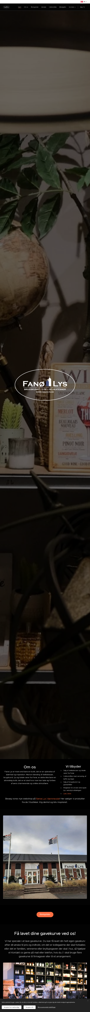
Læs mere (67, 793)
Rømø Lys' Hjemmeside (48, 798)
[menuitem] (20, 7)
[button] (82, 7)
